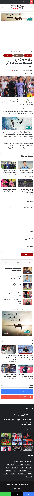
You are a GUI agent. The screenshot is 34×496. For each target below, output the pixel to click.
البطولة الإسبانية (8, 55)
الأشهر (28, 262)
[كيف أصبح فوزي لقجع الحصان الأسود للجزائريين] (8, 165)
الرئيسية (29, 51)
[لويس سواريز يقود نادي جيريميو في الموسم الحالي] (25, 165)
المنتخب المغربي (22, 470)
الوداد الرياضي (8, 470)
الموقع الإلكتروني (28, 246)
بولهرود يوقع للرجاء (15, 284)
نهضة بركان (5, 473)
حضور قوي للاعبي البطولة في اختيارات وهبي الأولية (25, 356)
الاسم (31, 231)
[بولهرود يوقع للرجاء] (27, 286)
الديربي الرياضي (10, 464)
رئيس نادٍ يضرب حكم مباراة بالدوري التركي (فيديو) (9, 190)
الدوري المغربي (19, 464)
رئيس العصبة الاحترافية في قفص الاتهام (12, 301)
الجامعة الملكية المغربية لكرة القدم (15, 461)
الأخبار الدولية (13, 51)
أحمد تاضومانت (27, 70)
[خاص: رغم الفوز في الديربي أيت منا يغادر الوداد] (8, 349)
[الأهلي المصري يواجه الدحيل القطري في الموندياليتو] (25, 183)
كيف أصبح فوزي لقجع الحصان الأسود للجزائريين (9, 172)
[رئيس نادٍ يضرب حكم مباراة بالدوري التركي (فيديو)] (8, 183)
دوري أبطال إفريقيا (22, 473)
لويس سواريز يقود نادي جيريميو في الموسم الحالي (26, 172)
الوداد (15, 470)
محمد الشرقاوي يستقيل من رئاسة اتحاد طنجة (13, 269)
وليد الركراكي (29, 476)
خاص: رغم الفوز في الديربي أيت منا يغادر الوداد (10, 357)
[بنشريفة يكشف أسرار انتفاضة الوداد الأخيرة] (8, 368)
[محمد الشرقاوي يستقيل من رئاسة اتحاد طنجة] (27, 270)
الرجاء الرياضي (14, 467)
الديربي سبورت (28, 467)
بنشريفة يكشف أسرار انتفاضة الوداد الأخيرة (10, 376)
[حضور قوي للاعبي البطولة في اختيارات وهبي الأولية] (25, 349)
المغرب (30, 470)
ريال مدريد (13, 473)
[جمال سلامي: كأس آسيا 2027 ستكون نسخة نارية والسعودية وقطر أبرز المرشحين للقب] (17, 448)
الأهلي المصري (28, 461)
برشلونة (30, 473)
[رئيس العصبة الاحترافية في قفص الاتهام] (27, 302)
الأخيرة (17, 262)
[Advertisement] (17, 36)
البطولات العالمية (22, 51)
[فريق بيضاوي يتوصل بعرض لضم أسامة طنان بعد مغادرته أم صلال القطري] (28, 442)
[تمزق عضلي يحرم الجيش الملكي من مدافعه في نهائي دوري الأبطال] (28, 435)
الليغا (7, 467)
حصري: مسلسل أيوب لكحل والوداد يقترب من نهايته (13, 293)
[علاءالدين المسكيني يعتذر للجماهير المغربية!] (25, 368)
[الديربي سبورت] (17, 7)
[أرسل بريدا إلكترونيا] (23, 70)
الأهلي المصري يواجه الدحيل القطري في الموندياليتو (27, 191)
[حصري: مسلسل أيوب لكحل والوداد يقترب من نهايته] (27, 294)
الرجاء (21, 467)
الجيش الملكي (28, 464)
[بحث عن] (32, 8)
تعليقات (6, 262)
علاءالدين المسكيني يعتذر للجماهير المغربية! (25, 376)
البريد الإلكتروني (29, 239)
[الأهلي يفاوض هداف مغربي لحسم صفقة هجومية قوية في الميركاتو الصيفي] (6, 442)
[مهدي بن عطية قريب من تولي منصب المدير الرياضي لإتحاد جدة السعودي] (6, 436)
